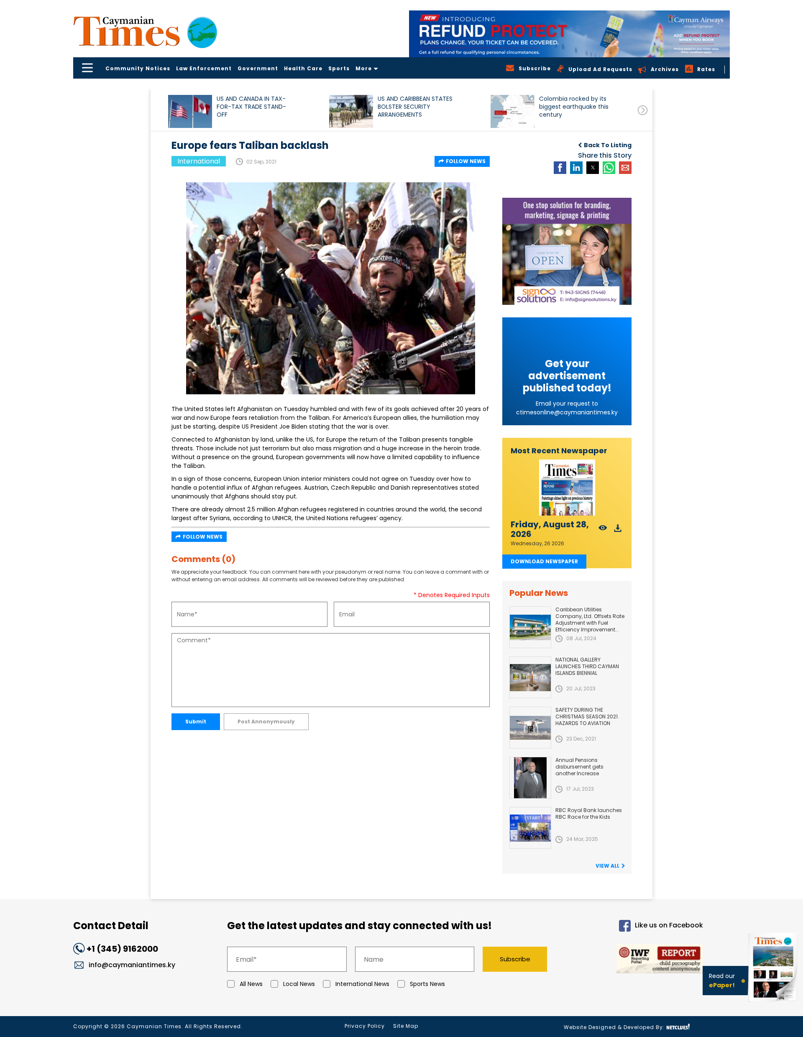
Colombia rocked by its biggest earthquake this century (574, 107)
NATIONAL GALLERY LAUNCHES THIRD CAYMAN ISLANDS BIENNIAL (587, 666)
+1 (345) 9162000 (122, 949)
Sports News (427, 984)
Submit (195, 721)
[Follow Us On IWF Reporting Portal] (632, 960)
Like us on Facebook (669, 925)
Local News (299, 984)
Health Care (303, 68)
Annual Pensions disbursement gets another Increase (579, 766)
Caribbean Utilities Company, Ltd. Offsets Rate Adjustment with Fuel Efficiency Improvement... (589, 619)
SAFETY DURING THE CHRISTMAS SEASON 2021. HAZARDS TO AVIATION (587, 716)
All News (251, 984)
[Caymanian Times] (145, 31)
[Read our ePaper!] (773, 1003)
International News (362, 984)
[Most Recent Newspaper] (567, 488)
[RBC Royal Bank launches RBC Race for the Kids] (530, 827)
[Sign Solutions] (567, 251)
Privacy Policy (365, 1025)
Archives (665, 69)
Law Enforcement (204, 68)
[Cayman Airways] (569, 33)
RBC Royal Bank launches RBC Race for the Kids (588, 813)
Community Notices (137, 68)
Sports (339, 68)
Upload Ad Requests (600, 69)
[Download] (618, 530)
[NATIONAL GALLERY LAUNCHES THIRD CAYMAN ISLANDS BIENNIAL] (530, 677)
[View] (603, 530)
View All (607, 865)
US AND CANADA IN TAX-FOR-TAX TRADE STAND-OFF (251, 107)
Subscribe (515, 959)
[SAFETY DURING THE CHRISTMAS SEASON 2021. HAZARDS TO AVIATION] (530, 727)
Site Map (405, 1025)
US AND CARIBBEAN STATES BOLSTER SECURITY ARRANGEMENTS (415, 107)
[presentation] (642, 110)
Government (258, 68)
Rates (706, 69)
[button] (190, 111)
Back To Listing (608, 145)
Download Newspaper (544, 561)
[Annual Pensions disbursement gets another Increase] (530, 777)
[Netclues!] (678, 1027)
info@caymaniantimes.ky (132, 965)
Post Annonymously (266, 721)
